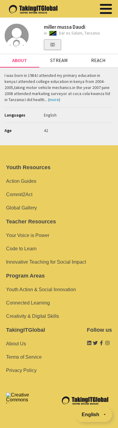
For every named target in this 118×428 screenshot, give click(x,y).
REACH (98, 60)
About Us (16, 343)
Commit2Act (19, 194)
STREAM (59, 60)
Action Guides (21, 181)
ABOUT (19, 60)
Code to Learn (21, 248)
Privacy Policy (21, 370)
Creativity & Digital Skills (32, 316)
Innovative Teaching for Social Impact (46, 262)
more (54, 99)
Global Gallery (21, 207)
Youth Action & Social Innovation (41, 289)
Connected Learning (28, 302)
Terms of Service (24, 357)
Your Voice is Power (27, 235)
